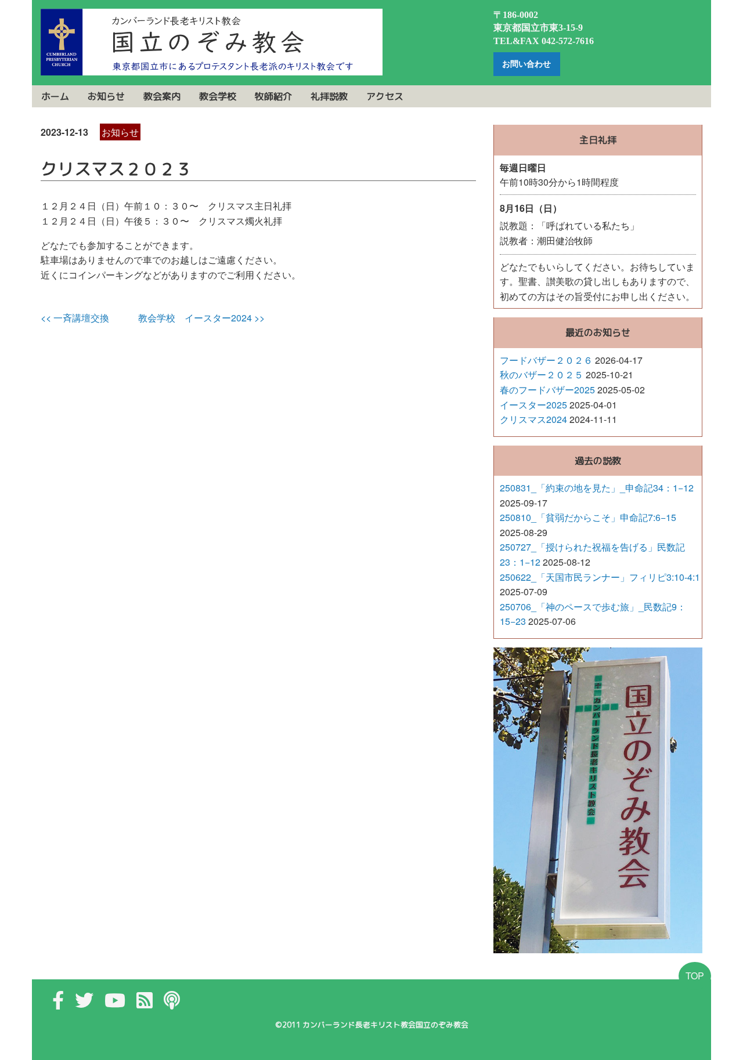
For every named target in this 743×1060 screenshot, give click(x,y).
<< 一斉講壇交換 (75, 317)
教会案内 (162, 96)
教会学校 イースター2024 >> (201, 317)
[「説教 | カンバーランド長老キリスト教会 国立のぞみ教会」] (144, 1003)
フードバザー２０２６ (546, 360)
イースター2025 (533, 404)
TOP (695, 975)
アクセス (384, 96)
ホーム (55, 96)
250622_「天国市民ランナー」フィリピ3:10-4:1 (600, 577)
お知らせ (106, 96)
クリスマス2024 (533, 419)
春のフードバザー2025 (547, 389)
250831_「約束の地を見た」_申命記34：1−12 (597, 487)
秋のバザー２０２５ (541, 374)
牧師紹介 (273, 96)
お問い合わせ (526, 63)
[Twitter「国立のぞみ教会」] (84, 1003)
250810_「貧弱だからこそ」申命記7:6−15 (588, 517)
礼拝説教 (329, 96)
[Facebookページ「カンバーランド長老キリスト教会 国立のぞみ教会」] (58, 1003)
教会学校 (217, 96)
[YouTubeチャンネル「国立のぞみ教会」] (114, 1003)
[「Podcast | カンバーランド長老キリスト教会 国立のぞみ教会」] (172, 1003)
